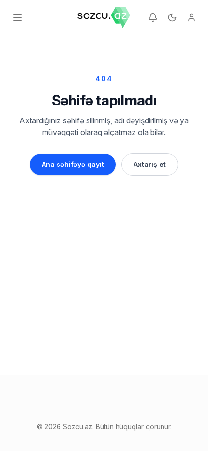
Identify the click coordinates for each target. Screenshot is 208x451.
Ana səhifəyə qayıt (73, 164)
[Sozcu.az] (104, 17)
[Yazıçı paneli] (191, 17)
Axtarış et (150, 164)
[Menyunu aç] (17, 17)
